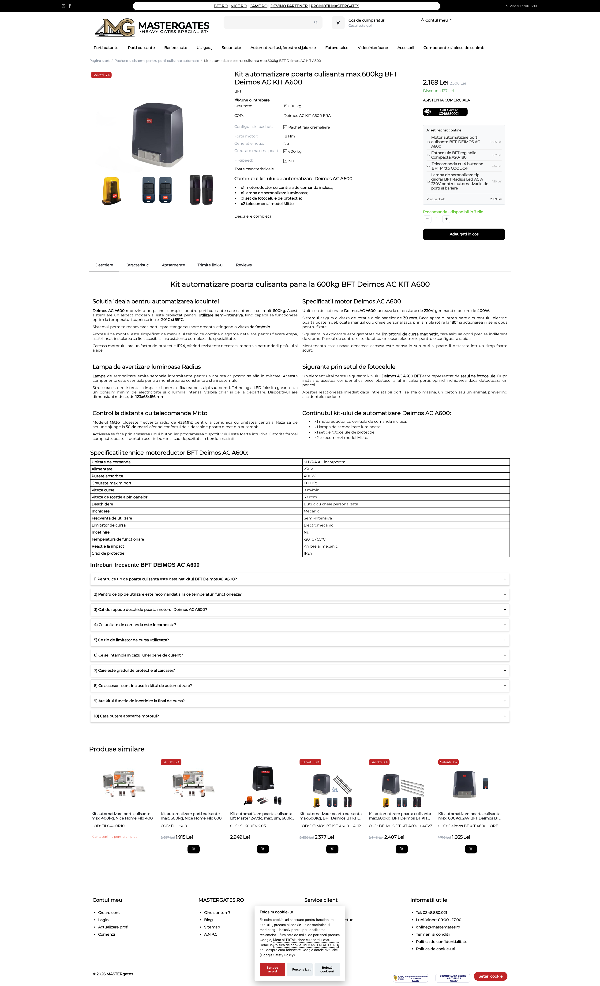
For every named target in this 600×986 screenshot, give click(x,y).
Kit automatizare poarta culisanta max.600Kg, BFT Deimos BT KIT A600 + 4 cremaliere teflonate (331, 816)
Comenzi (106, 934)
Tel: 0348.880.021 (431, 912)
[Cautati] (316, 22)
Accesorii (406, 47)
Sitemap (212, 927)
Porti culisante (141, 47)
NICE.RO (239, 6)
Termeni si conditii (433, 934)
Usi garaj (204, 47)
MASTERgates (120, 974)
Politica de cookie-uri (435, 949)
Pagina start (100, 61)
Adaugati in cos (464, 234)
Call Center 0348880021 (449, 111)
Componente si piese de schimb (454, 47)
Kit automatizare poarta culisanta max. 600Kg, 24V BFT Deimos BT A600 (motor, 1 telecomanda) (469, 816)
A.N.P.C (210, 934)
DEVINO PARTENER (289, 6)
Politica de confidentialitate (442, 941)
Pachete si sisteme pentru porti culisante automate (157, 61)
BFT (238, 91)
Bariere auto (175, 47)
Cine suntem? (217, 912)
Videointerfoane (373, 47)
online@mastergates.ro (438, 927)
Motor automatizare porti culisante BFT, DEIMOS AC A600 (455, 141)
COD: (239, 115)
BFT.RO (221, 6)
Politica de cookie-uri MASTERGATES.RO (306, 945)
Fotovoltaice (337, 47)
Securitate (231, 47)
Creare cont (109, 912)
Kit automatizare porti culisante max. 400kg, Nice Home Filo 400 (122, 816)
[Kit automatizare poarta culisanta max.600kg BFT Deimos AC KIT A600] (157, 138)
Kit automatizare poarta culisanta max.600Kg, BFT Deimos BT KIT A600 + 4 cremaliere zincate (400, 816)
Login (103, 920)
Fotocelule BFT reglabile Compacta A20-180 (453, 155)
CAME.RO (258, 6)
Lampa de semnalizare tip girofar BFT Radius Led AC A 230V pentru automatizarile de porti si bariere (459, 181)
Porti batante (106, 47)
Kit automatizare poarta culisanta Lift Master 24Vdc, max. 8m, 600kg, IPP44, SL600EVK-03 (262, 816)
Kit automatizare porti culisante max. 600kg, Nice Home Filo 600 (191, 816)
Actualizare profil (113, 927)
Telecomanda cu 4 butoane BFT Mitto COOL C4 (457, 166)
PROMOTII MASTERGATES (335, 6)
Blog (208, 920)
